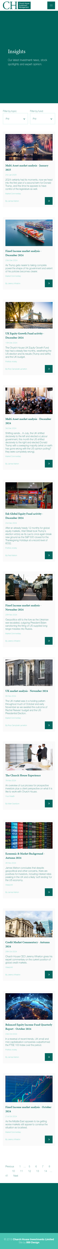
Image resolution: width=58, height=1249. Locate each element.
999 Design (32, 1242)
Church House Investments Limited (33, 1239)
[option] (29, 57)
